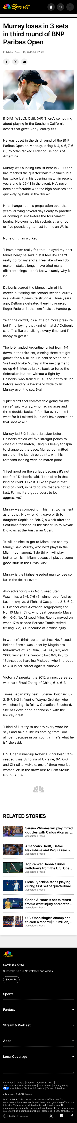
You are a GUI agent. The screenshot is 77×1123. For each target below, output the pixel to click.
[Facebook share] (6, 61)
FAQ (51, 1082)
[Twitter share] (15, 61)
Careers (20, 1082)
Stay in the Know (13, 964)
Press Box (30, 1085)
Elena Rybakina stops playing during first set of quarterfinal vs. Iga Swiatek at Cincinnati (48, 884)
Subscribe (11, 979)
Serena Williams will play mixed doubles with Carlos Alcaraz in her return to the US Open (49, 830)
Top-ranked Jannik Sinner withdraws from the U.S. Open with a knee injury (48, 866)
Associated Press (35, 835)
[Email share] (24, 61)
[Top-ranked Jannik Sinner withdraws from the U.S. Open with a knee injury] (13, 867)
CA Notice (38, 1088)
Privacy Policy (61, 1085)
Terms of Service (55, 1088)
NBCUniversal (24, 1094)
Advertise (8, 1082)
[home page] (16, 7)
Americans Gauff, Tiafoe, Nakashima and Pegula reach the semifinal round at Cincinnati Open (47, 848)
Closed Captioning (36, 1082)
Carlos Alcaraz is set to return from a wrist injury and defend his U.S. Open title (48, 902)
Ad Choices (45, 1085)
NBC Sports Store (13, 1085)
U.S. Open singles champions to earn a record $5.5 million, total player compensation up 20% (47, 920)
